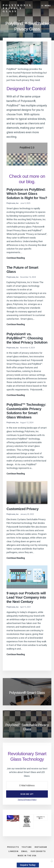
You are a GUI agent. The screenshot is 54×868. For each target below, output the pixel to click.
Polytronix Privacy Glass (17, 8)
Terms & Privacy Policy (27, 800)
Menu (48, 6)
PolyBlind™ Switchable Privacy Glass (27, 727)
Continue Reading (16, 258)
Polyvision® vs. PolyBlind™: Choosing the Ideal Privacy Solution (27, 338)
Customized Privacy (23, 509)
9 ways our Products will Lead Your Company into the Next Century (26, 597)
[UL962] (40, 820)
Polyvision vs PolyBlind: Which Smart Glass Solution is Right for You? (27, 194)
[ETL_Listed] (27, 827)
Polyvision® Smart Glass (27, 693)
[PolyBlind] (27, 53)
